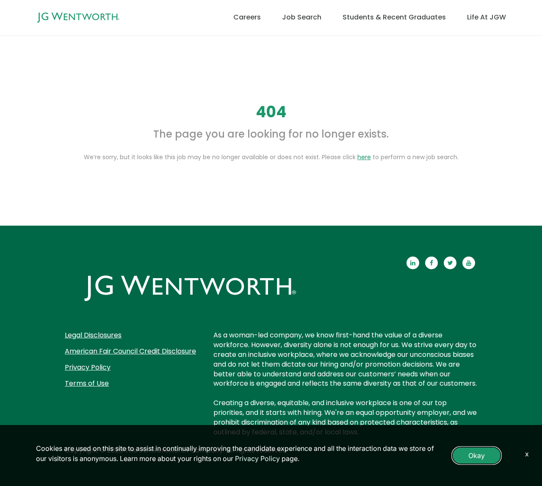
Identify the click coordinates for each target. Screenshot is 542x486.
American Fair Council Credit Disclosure (130, 351)
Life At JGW (486, 17)
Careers (247, 17)
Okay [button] (476, 455)
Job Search (301, 17)
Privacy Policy (88, 367)
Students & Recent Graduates (394, 17)
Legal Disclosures (93, 335)
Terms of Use (87, 383)
